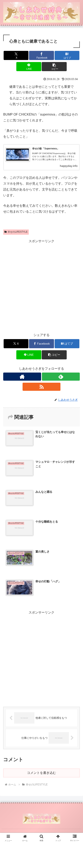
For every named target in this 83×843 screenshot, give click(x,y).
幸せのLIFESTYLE (18, 231)
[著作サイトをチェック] (22, 377)
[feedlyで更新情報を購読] (61, 377)
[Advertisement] (41, 286)
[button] (54, 66)
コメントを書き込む (41, 772)
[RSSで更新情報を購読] (41, 387)
